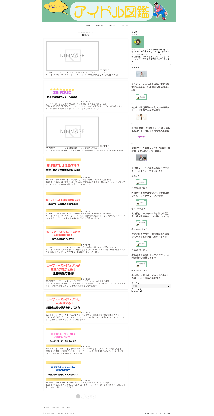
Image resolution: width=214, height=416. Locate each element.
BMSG (69, 407)
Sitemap (99, 25)
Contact (125, 25)
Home (87, 25)
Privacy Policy (50, 413)
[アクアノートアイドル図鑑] (109, 22)
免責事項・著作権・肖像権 (66, 413)
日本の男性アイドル (58, 407)
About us (113, 25)
